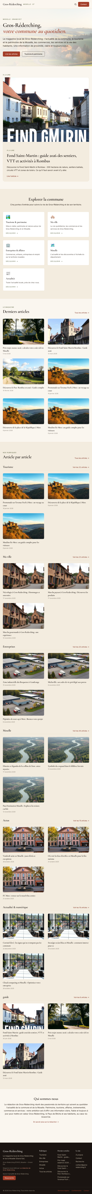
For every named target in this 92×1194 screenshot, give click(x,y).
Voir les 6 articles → (81, 997)
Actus (41, 1168)
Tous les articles (45, 1172)
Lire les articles (11, 54)
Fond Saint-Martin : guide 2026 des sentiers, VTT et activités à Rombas (64, 1156)
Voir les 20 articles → (81, 647)
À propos (79, 1155)
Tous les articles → (82, 313)
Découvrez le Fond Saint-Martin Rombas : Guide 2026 (64, 1167)
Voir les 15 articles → (81, 821)
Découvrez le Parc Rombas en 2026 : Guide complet (64, 1172)
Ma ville (42, 1158)
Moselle (42, 1165)
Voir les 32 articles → (81, 467)
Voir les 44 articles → (81, 731)
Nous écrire (9, 1178)
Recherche (80, 1161)
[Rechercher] (75, 4)
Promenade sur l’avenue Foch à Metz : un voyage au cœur (64, 1178)
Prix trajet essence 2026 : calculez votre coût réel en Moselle (64, 1161)
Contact (83, 4)
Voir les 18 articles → (81, 907)
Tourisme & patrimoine (33, 54)
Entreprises (43, 1161)
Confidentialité (76, 1190)
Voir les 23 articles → (81, 557)
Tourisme (42, 1155)
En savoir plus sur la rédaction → (46, 1122)
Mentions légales (63, 1190)
